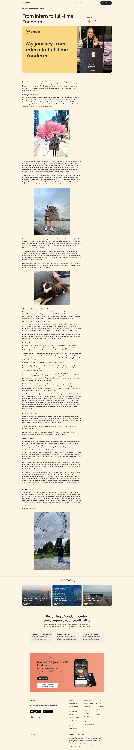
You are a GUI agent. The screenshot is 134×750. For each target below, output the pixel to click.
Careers (98, 711)
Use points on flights (74, 717)
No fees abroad (73, 728)
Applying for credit (88, 703)
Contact (98, 714)
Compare (86, 713)
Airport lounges (72, 725)
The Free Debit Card (74, 703)
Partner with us (99, 706)
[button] (46, 2)
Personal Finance (88, 719)
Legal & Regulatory (89, 724)
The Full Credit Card (74, 711)
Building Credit (87, 716)
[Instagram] (31, 734)
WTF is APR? (87, 710)
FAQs (85, 722)
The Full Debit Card (74, 706)
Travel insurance (73, 720)
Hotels (70, 723)
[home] (26, 3)
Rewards (39, 3)
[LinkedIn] (34, 734)
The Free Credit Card (74, 709)
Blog (81, 3)
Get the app (99, 703)
